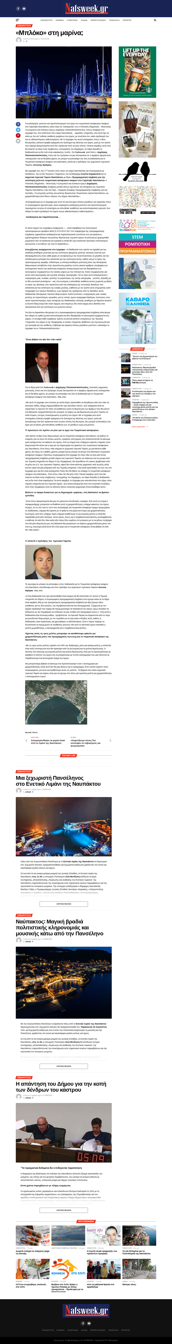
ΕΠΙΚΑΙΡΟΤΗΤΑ (46, 20)
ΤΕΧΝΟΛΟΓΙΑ (114, 20)
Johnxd (28, 792)
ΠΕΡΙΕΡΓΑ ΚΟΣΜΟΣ (98, 20)
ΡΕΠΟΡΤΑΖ (127, 20)
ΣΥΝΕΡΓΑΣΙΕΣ (72, 20)
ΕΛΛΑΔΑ (84, 20)
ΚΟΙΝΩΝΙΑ (60, 20)
